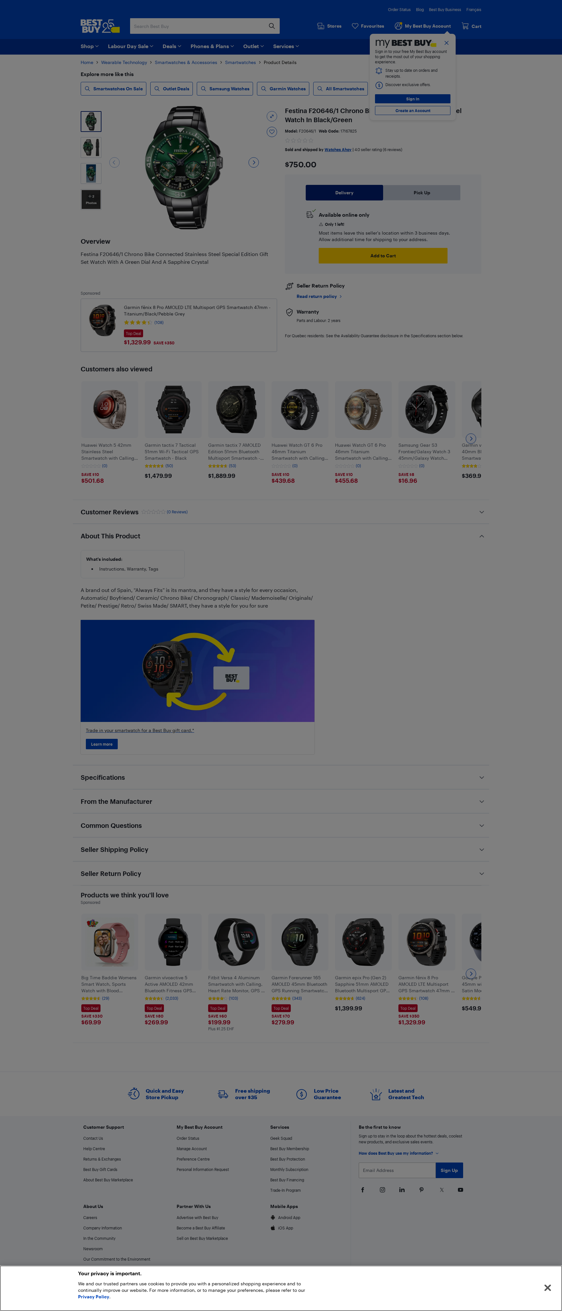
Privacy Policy (93, 1296)
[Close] (548, 1288)
